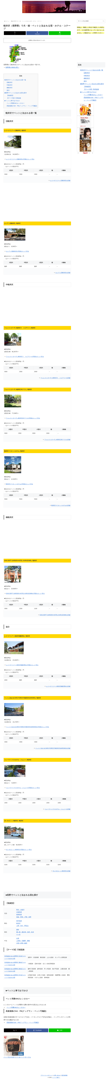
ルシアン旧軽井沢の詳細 (62, 272)
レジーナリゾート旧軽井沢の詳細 (60, 180)
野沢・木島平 (20, 909)
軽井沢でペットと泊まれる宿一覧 (15, 80)
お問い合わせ (56, 1075)
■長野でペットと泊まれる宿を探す (15, 93)
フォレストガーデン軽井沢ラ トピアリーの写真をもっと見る (25, 356)
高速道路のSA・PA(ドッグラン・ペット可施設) (22, 106)
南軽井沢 (9, 87)
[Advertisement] (37, 202)
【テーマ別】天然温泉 (14, 98)
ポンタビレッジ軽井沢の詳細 (61, 871)
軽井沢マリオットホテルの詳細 (60, 505)
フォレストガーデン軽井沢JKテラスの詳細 (57, 439)
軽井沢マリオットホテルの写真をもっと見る (19, 484)
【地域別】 (10, 95)
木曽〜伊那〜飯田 (21, 943)
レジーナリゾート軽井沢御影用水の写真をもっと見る (22, 665)
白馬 (17, 938)
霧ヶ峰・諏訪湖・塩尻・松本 (25, 932)
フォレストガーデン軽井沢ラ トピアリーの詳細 (55, 378)
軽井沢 (18, 923)
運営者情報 (64, 1075)
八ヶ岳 (18, 934)
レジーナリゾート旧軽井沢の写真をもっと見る (20, 159)
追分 (8, 90)
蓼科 (17, 929)
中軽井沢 (9, 85)
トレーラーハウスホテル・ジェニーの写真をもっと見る (23, 787)
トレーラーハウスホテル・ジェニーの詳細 (57, 809)
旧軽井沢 (9, 82)
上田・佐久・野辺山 (22, 925)
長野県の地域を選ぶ (12, 67)
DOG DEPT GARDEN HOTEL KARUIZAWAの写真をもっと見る (25, 593)
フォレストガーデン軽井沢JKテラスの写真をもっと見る (23, 418)
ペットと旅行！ (56, 1077)
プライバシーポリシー (46, 1075)
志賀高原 (19, 912)
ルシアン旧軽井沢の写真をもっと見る (17, 251)
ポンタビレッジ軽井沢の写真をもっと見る (19, 849)
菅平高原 (19, 921)
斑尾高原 (19, 914)
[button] (103, 21)
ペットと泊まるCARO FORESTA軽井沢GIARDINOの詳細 (52, 748)
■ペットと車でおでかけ (12, 101)
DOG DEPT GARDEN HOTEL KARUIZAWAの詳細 (55, 615)
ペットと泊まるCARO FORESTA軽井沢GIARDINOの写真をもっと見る (27, 727)
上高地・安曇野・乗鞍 (23, 940)
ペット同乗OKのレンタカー (15, 103)
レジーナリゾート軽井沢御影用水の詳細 (58, 686)
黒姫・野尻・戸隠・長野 (23, 917)
